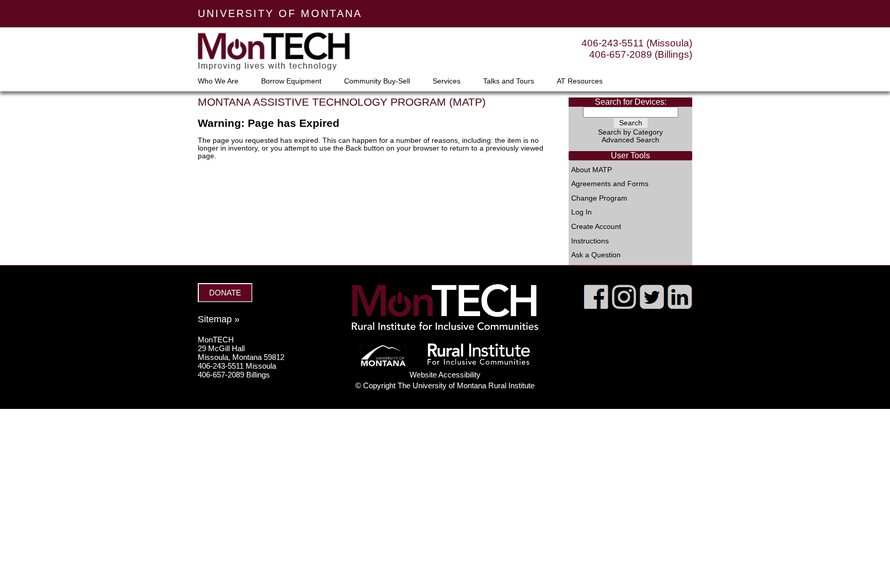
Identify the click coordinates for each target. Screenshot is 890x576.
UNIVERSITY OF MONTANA (280, 13)
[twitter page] (651, 306)
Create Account (596, 227)
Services (446, 81)
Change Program (599, 198)
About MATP (591, 170)
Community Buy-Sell (377, 81)
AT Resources (580, 81)
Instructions (590, 241)
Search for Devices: (630, 101)
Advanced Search (630, 140)
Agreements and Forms (609, 184)
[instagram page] (624, 306)
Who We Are (218, 81)
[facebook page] (596, 306)
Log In (581, 212)
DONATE (225, 292)
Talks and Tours (508, 81)
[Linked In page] (679, 306)
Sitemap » (218, 319)
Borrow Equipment (291, 81)
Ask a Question (596, 255)
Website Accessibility (445, 374)
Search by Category (630, 132)
